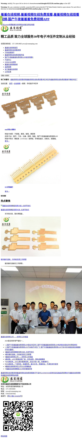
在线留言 (25, 25)
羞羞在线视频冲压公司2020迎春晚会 (18, 366)
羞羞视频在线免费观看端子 (60, 79)
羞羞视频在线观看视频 (13, 50)
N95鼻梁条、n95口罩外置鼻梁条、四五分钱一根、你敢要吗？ (27, 362)
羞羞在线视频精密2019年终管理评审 (19, 369)
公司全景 (8, 72)
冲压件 (48, 79)
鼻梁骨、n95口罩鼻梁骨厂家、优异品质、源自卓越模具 (25, 359)
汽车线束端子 (9, 52)
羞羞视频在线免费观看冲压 (36, 79)
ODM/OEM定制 (10, 62)
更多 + (7, 141)
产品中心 (8, 60)
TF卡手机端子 (9, 187)
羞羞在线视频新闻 (11, 64)
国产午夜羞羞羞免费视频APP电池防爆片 (19, 57)
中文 (2, 25)
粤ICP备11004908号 (15, 396)
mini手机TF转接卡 (10, 129)
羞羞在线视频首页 (11, 48)
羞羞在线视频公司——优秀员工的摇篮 (19, 357)
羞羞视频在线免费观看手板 (14, 55)
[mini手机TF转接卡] (31, 126)
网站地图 (31, 25)
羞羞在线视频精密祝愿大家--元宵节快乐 (20, 352)
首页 (10, 83)
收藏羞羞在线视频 (15, 25)
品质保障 (8, 67)
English (6, 25)
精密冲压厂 (74, 79)
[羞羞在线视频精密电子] (11, 31)
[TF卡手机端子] (31, 183)
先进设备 (56, 373)
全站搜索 (17, 83)
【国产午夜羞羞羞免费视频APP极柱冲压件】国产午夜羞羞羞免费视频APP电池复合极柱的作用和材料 (41, 345)
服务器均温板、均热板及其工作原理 (18, 354)
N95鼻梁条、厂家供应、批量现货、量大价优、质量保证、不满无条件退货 (32, 364)
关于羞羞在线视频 (11, 69)
